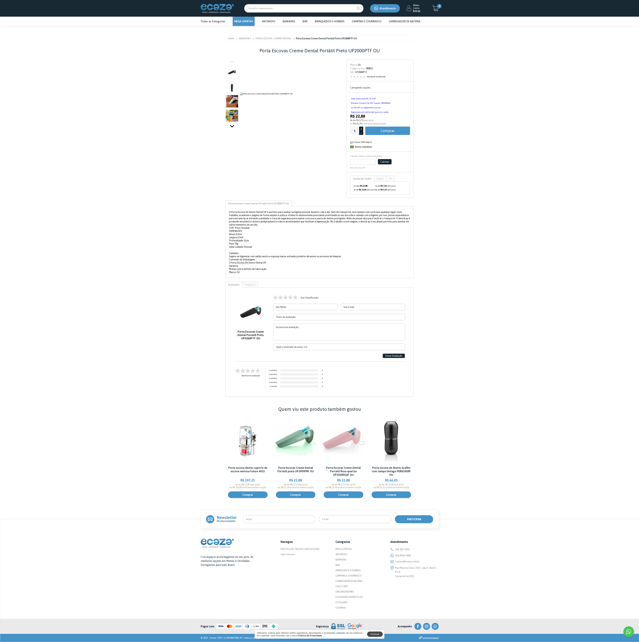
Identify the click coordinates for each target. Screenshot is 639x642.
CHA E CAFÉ (341, 586)
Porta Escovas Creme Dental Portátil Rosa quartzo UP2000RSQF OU (343, 471)
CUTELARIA (341, 602)
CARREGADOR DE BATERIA (404, 21)
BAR (305, 21)
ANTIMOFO (268, 21)
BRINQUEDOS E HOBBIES (329, 21)
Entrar (417, 10)
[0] (435, 8)
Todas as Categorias (213, 21)
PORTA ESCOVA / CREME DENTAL (273, 38)
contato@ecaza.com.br (407, 561)
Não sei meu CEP (357, 168)
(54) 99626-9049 (403, 555)
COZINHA (340, 608)
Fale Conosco (287, 554)
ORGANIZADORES (344, 592)
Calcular (384, 161)
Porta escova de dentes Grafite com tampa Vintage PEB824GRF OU (391, 471)
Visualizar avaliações (376, 76)
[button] (231, 126)
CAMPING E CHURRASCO (366, 21)
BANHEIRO (289, 21)
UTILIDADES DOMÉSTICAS (349, 597)
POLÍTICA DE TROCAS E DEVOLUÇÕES (300, 549)
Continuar (374, 634)
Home (231, 38)
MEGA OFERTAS (243, 21)
